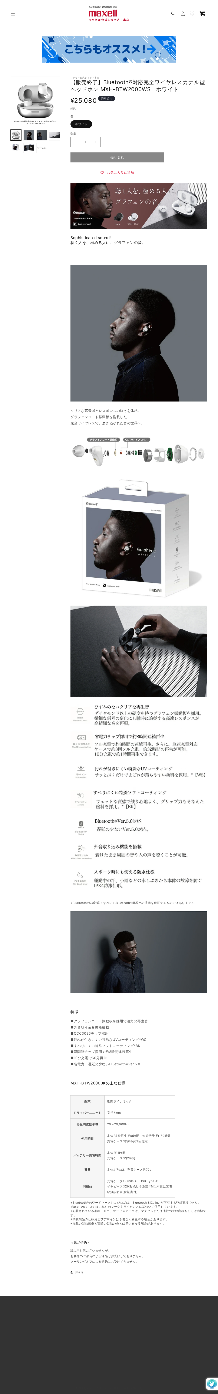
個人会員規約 (20, 1363)
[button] (12, 13)
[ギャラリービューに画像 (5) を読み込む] (16, 148)
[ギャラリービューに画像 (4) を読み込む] (54, 135)
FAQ (113, 1353)
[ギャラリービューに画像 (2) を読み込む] (28, 135)
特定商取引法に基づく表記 (128, 1334)
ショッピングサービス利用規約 (32, 1353)
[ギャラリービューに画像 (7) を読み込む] (41, 148)
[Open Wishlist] (192, 13)
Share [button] (79, 1272)
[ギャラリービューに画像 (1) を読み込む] (16, 135)
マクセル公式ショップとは (29, 1325)
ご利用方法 (18, 1334)
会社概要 (116, 1325)
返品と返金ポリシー (25, 1373)
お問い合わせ (119, 1344)
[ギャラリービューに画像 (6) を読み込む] (28, 148)
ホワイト (83, 125)
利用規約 (17, 1344)
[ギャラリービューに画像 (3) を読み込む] (41, 135)
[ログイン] (182, 13)
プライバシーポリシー (125, 1363)
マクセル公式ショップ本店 (101, 1388)
